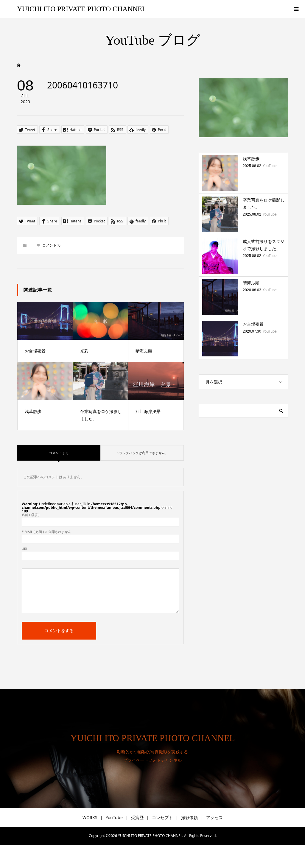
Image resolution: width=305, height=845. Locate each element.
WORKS (90, 817)
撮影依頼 (189, 817)
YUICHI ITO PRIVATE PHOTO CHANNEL (82, 9)
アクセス (214, 817)
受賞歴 (137, 817)
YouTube (114, 817)
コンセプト (162, 817)
